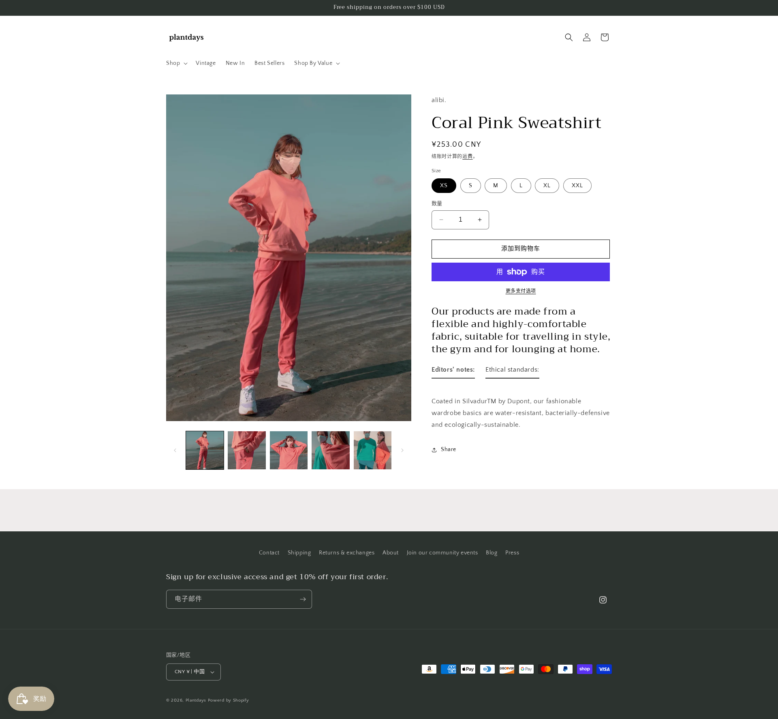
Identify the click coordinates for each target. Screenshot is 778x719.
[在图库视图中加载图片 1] (205, 450)
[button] (176, 63)
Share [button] (448, 449)
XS (444, 185)
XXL (577, 185)
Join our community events (442, 553)
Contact (269, 553)
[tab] (453, 371)
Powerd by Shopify (228, 700)
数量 (437, 203)
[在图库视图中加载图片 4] (330, 450)
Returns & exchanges (346, 553)
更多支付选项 (521, 291)
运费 (467, 156)
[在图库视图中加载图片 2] (246, 450)
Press (512, 553)
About (391, 553)
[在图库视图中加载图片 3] (289, 450)
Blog (491, 553)
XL (547, 185)
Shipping (299, 553)
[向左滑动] (175, 450)
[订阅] (303, 599)
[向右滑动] (402, 450)
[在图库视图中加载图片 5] (372, 450)
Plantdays (196, 700)
